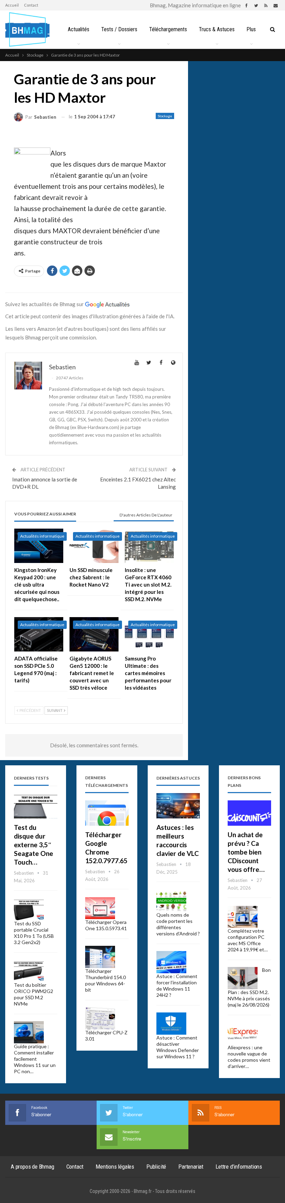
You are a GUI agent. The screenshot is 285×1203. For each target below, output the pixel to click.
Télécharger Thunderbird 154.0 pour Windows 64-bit (105, 980)
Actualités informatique (42, 536)
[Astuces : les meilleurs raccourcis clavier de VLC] (178, 805)
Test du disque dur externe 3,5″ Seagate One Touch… (33, 844)
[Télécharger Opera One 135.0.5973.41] (100, 908)
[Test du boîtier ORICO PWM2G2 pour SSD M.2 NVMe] (29, 971)
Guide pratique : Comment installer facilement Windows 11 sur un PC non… (35, 1058)
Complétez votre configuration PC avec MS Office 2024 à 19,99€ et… (248, 940)
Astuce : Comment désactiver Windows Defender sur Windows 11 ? (177, 1047)
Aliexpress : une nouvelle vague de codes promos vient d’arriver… (249, 1056)
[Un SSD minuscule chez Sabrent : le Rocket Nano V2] (94, 546)
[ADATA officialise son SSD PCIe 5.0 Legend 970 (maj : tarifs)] (38, 634)
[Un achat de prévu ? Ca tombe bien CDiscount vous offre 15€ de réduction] (249, 813)
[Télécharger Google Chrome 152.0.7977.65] (107, 813)
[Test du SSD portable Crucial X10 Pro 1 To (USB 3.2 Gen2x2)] (29, 910)
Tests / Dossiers (119, 29)
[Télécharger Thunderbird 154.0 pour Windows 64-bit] (100, 957)
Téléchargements (168, 29)
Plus (251, 29)
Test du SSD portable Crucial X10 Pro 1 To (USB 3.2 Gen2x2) (34, 932)
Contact (31, 5)
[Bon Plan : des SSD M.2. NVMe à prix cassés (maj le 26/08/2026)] (243, 978)
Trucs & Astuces (217, 29)
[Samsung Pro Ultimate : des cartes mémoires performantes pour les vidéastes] (149, 634)
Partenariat (190, 1166)
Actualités (78, 29)
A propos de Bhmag (32, 1166)
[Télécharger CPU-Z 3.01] (100, 1018)
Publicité (156, 1166)
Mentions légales (115, 1166)
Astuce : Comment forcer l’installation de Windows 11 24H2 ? (176, 985)
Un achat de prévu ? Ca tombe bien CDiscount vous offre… (246, 852)
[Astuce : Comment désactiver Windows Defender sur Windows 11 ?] (171, 1023)
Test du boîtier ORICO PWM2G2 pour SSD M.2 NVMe (33, 994)
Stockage (165, 116)
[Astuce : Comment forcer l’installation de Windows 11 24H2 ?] (171, 962)
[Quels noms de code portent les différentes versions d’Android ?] (171, 901)
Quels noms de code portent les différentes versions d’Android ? (178, 924)
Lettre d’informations (238, 1166)
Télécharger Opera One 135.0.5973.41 (106, 925)
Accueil (12, 5)
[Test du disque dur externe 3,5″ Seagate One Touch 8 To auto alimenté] (35, 805)
